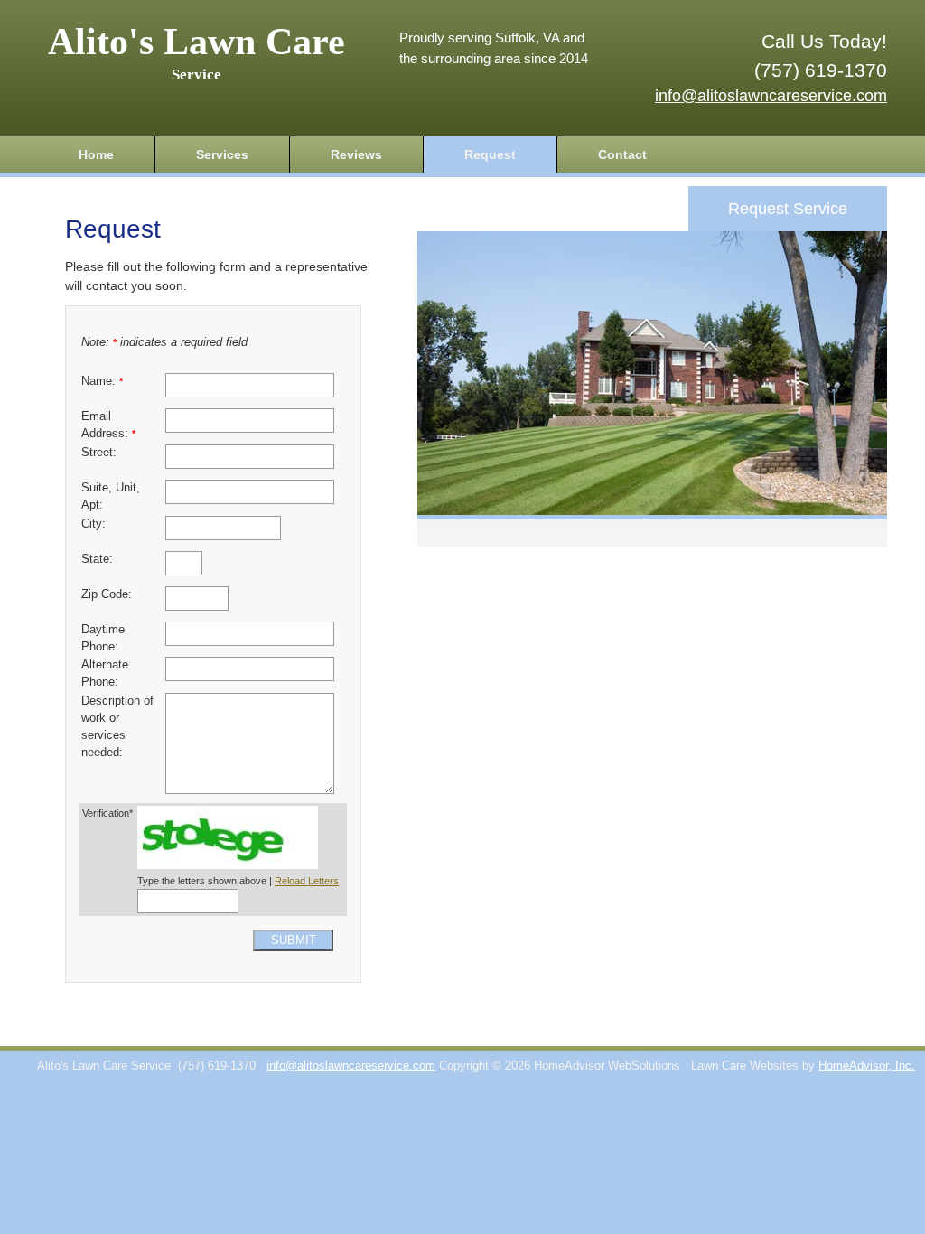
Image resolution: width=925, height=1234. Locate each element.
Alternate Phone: (104, 673)
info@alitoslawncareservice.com (771, 96)
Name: (102, 381)
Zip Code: (106, 594)
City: (93, 524)
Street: (99, 452)
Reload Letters (307, 880)
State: (97, 559)
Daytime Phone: (103, 638)
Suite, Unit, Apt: (110, 496)
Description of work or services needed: (117, 727)
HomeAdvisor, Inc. (866, 1066)
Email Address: (108, 425)
